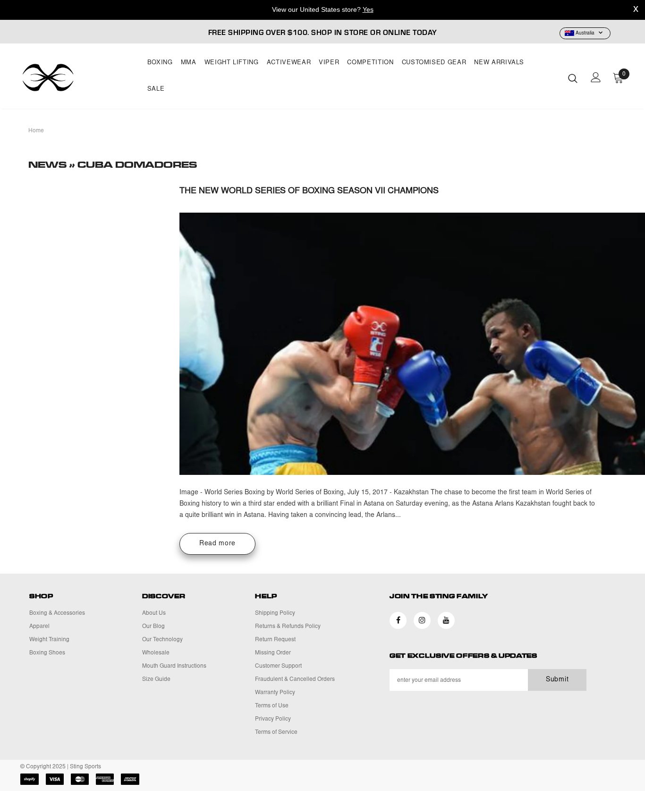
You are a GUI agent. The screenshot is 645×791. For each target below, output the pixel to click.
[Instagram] (422, 620)
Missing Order (273, 653)
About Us (154, 613)
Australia (585, 33)
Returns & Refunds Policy (288, 626)
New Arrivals (499, 63)
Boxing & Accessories (57, 613)
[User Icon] (596, 77)
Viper (329, 63)
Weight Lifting (231, 63)
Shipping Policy (275, 613)
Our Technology (162, 640)
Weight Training (49, 640)
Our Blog (153, 626)
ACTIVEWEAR (289, 63)
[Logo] (78, 77)
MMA (188, 63)
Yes (368, 9)
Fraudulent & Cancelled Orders (295, 679)
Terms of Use (272, 706)
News (48, 165)
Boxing (160, 63)
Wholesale (156, 653)
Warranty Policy (275, 693)
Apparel (39, 626)
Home (36, 131)
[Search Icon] (572, 78)
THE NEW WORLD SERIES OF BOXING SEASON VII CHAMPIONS (309, 191)
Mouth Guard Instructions (174, 666)
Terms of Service (276, 732)
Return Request (275, 640)
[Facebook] (398, 620)
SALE (156, 89)
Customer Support (278, 666)
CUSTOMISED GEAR (434, 63)
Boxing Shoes (47, 653)
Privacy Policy (273, 719)
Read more (217, 544)
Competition (370, 63)
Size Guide (156, 679)
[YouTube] (446, 620)
